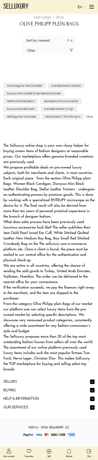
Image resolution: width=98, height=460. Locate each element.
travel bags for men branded (24, 86)
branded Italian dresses (66, 86)
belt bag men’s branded (21, 116)
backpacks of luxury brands (61, 101)
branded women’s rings (58, 109)
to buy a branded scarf (21, 109)
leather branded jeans (20, 101)
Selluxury (15, 7)
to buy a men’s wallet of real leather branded (34, 93)
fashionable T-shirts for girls (63, 116)
